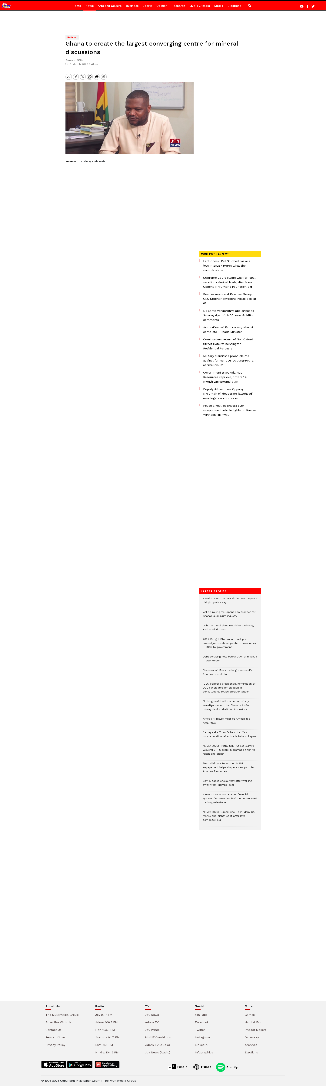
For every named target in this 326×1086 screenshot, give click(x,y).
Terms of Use (55, 1037)
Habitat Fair (253, 1022)
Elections (234, 6)
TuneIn (181, 1067)
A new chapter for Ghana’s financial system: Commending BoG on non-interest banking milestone (230, 800)
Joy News (152, 1015)
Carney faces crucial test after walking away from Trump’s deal (227, 784)
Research (178, 6)
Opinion (161, 6)
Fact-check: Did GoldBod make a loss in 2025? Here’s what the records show (227, 265)
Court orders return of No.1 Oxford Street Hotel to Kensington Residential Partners (228, 344)
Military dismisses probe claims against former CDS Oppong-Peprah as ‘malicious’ (229, 360)
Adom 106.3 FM (106, 1022)
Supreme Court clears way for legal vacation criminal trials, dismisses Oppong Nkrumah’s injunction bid (229, 282)
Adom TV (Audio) (157, 1045)
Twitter (200, 1030)
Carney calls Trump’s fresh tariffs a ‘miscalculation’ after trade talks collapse (229, 736)
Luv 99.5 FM (104, 1045)
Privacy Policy (55, 1045)
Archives (251, 1045)
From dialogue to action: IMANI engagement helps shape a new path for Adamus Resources (229, 769)
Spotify (231, 1067)
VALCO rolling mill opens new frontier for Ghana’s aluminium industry (229, 615)
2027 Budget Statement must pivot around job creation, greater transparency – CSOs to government (229, 645)
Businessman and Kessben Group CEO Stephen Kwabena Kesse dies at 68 (229, 298)
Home (76, 6)
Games (250, 1015)
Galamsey (252, 1037)
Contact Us (53, 1030)
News (89, 6)
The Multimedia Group (62, 1015)
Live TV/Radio (199, 6)
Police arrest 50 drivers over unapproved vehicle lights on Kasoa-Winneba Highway (229, 410)
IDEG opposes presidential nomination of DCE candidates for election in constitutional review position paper (229, 689)
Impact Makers (256, 1030)
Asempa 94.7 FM (107, 1037)
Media (218, 6)
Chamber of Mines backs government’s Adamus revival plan (227, 674)
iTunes (205, 1067)
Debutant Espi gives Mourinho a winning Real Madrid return (228, 629)
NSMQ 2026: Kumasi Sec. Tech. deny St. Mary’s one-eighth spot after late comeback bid (229, 817)
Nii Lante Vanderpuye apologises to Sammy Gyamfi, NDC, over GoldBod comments (228, 315)
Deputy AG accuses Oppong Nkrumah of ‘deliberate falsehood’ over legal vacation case (228, 393)
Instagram (202, 1037)
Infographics (204, 1052)
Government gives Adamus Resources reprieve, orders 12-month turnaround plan (225, 377)
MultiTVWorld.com (158, 1037)
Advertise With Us (58, 1022)
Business (132, 6)
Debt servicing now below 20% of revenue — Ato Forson (230, 660)
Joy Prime (152, 1030)
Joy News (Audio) (157, 1052)
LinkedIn (201, 1045)
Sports (147, 6)
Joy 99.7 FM (103, 1015)
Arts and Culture (110, 6)
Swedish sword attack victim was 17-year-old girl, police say (230, 602)
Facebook (202, 1022)
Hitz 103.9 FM (105, 1030)
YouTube (201, 1015)
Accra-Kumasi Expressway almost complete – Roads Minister (228, 330)
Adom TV (152, 1022)
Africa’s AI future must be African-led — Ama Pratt (228, 722)
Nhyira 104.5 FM (107, 1052)
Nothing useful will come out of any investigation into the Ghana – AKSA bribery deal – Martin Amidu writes (226, 707)
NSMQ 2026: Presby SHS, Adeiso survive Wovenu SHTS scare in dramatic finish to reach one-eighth (229, 751)
